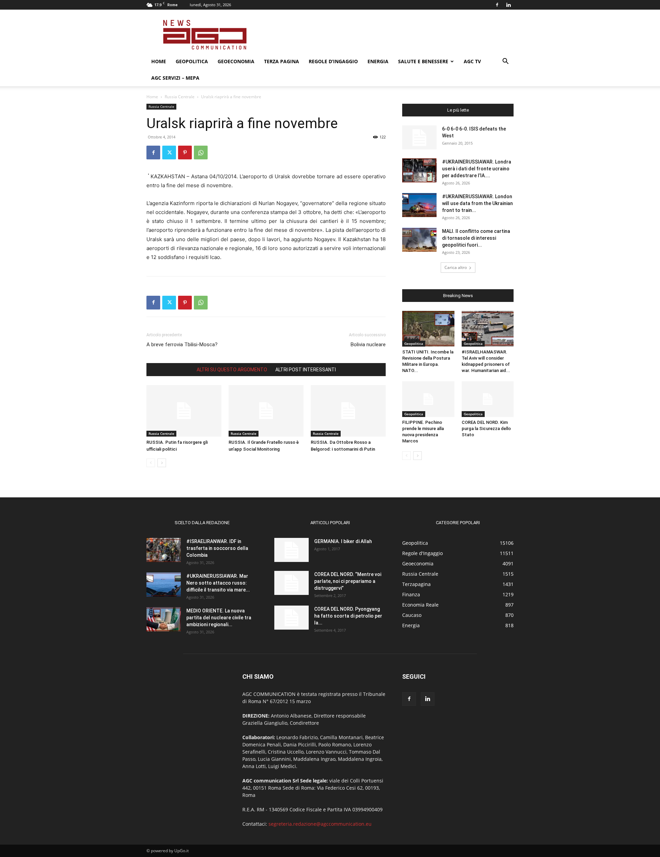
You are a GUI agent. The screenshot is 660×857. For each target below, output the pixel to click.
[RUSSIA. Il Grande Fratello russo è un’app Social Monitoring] (266, 411)
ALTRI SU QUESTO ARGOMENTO (232, 369)
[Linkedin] (508, 5)
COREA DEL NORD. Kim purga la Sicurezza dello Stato (486, 428)
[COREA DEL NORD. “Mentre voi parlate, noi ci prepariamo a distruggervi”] (291, 583)
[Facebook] (497, 5)
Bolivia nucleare (368, 344)
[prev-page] (150, 463)
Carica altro (455, 267)
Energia (377, 61)
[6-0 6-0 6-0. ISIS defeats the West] (419, 137)
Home (158, 61)
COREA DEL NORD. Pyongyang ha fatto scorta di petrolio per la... (348, 615)
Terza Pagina (281, 61)
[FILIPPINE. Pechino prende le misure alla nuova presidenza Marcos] (428, 399)
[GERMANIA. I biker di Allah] (291, 550)
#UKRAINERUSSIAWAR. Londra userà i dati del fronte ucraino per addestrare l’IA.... (476, 168)
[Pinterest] (185, 152)
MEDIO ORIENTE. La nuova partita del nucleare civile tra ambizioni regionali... (218, 617)
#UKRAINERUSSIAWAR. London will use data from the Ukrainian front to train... (477, 203)
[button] (505, 62)
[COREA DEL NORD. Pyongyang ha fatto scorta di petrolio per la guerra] (291, 618)
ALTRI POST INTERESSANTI (305, 369)
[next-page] (161, 463)
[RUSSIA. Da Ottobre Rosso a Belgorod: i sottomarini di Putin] (348, 411)
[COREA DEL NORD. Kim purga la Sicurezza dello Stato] (488, 399)
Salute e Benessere (423, 61)
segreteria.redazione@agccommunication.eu (320, 824)
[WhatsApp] (201, 152)
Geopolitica (192, 61)
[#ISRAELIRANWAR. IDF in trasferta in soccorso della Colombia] (163, 550)
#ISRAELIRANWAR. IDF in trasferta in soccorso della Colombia (217, 548)
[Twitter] (169, 152)
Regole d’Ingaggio (333, 61)
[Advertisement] (388, 34)
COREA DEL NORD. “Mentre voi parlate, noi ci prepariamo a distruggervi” (347, 581)
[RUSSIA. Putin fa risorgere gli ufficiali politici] (183, 411)
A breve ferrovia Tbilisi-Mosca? (182, 344)
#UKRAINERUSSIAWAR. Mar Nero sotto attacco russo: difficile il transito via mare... (218, 583)
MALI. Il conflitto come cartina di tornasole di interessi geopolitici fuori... (476, 238)
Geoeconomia (236, 61)
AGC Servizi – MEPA (175, 78)
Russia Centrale (180, 97)
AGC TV (472, 61)
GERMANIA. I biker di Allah (343, 541)
